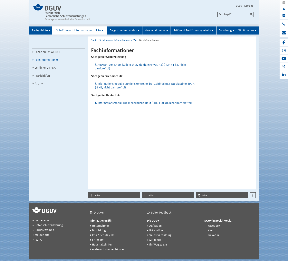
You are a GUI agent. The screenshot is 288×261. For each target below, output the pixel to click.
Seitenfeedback (161, 212)
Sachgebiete (40, 30)
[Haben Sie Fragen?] (284, 24)
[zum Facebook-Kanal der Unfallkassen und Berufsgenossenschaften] (284, 42)
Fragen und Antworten (123, 30)
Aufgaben (155, 226)
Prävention (156, 230)
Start (93, 40)
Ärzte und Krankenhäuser (108, 249)
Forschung (225, 30)
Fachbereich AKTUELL (48, 52)
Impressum (42, 220)
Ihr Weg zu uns (158, 244)
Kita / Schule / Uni (103, 235)
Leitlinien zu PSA (45, 67)
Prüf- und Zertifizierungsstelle (192, 30)
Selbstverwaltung (160, 235)
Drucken (99, 212)
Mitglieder (155, 240)
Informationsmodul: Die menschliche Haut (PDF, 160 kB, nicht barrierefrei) (145, 103)
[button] (114, 195)
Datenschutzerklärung (49, 225)
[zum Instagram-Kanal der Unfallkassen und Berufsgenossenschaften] (284, 51)
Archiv (39, 83)
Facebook (214, 226)
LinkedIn (213, 235)
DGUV (239, 6)
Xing (210, 230)
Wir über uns (246, 30)
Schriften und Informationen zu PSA (78, 30)
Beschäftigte (100, 230)
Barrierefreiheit (44, 230)
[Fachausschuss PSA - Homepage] (66, 12)
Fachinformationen (47, 60)
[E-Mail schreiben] (284, 33)
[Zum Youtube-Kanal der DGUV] (284, 59)
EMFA (38, 240)
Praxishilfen (42, 76)
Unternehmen (101, 226)
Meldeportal (42, 235)
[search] (235, 14)
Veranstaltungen (155, 30)
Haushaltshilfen (102, 244)
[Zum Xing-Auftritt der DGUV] (284, 67)
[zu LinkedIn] (284, 75)
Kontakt (248, 6)
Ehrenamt (98, 240)
